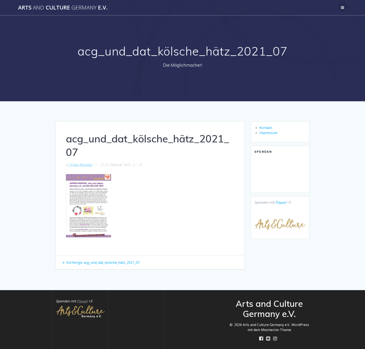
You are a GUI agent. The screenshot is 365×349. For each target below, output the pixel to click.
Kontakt (265, 127)
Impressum (268, 132)
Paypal (280, 202)
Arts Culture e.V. (63, 7)
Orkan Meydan (81, 164)
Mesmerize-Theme (276, 329)
